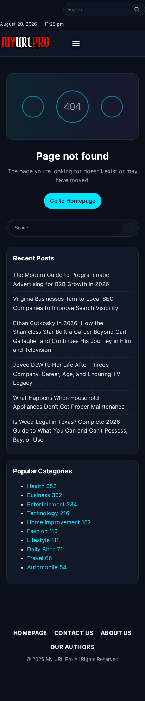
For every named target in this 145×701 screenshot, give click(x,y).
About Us (116, 632)
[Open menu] (76, 43)
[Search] (137, 9)
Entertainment (52, 504)
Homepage (30, 632)
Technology (48, 513)
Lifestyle (43, 540)
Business (44, 495)
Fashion (42, 530)
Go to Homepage (72, 200)
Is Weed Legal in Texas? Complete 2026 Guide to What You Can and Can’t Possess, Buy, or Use (70, 430)
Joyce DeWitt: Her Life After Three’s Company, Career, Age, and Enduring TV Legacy (66, 373)
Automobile (47, 567)
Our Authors (72, 646)
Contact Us (74, 632)
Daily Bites (45, 549)
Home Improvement (59, 522)
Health (42, 485)
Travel (39, 558)
